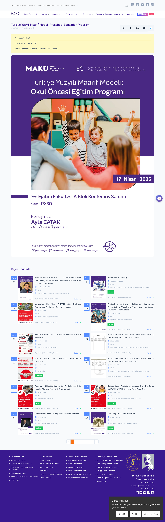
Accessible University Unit (107, 474)
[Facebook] (147, 5)
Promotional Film (17, 457)
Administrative (71, 14)
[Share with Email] (144, 28)
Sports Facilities (46, 457)
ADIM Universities (75, 464)
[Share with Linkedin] (137, 28)
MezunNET (44, 471)
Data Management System (107, 464)
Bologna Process (46, 467)
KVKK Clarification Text (77, 471)
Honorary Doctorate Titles (107, 457)
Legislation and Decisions (78, 478)
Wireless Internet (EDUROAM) (51, 474)
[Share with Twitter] (123, 28)
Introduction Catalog (19, 460)
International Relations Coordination (25, 477)
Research (87, 14)
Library (73, 5)
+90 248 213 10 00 (147, 483)
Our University (41, 14)
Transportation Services (77, 457)
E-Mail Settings (45, 478)
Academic (56, 14)
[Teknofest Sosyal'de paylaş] (151, 28)
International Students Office (46, 5)
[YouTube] (133, 5)
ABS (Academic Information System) (22, 468)
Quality (117, 14)
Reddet (135, 514)
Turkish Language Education (108, 467)
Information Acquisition (77, 460)
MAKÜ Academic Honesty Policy (80, 474)
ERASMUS (15, 480)
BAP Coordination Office (49, 464)
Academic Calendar (28, 5)
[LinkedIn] (152, 5)
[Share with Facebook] (130, 28)
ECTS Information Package (21, 464)
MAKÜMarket (102, 481)
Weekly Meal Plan (63, 5)
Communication (128, 14)
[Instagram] (142, 5)
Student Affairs (16, 5)
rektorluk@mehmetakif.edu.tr (142, 486)
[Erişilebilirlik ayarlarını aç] (159, 198)
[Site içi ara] (126, 5)
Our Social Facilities (18, 473)
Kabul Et (122, 514)
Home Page (28, 14)
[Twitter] (138, 5)
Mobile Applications (75, 467)
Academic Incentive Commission (110, 460)
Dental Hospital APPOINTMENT (109, 478)
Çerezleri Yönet (151, 514)
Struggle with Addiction (106, 471)
